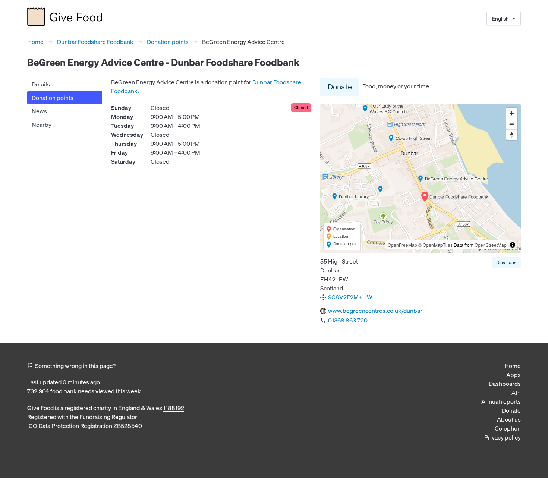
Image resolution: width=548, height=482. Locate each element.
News (39, 111)
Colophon (508, 428)
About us (509, 419)
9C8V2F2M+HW (350, 297)
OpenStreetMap (491, 245)
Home (35, 42)
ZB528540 (127, 426)
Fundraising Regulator (108, 417)
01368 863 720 (348, 320)
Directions (506, 262)
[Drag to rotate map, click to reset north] (511, 134)
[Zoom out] (511, 124)
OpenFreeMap (402, 245)
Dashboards (505, 383)
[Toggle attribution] (512, 244)
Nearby (41, 124)
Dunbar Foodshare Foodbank (95, 42)
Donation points (168, 42)
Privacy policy (502, 437)
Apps (513, 375)
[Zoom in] (511, 113)
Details (41, 84)
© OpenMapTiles (435, 245)
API (516, 392)
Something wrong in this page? (75, 366)
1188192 (173, 408)
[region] (420, 178)
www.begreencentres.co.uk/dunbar (375, 310)
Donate (340, 87)
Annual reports (501, 401)
